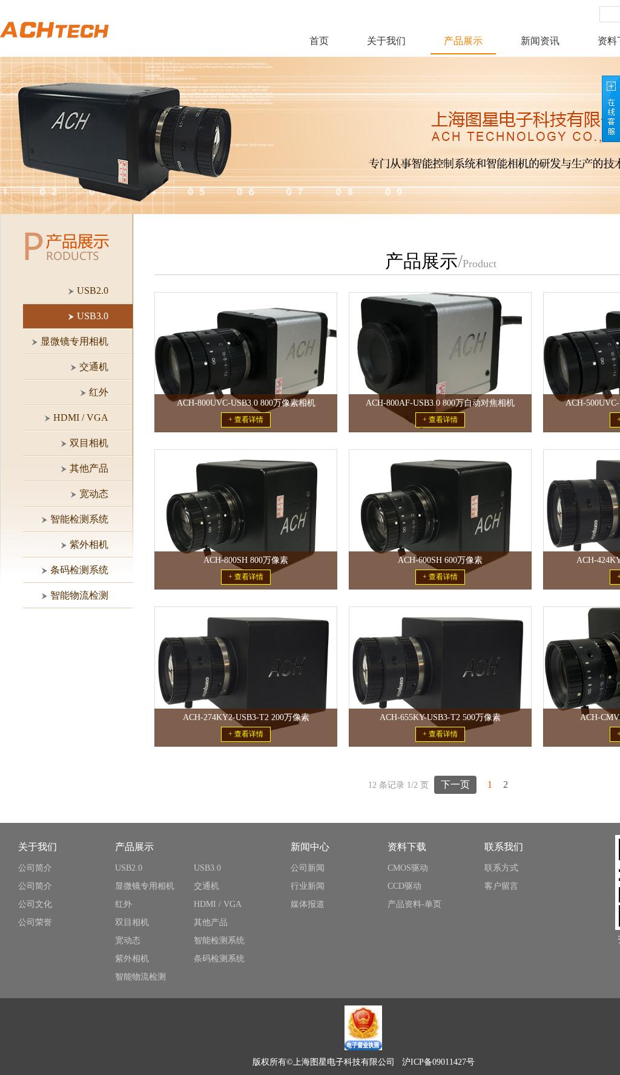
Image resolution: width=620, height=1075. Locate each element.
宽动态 (127, 940)
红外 (123, 904)
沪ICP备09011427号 (438, 1062)
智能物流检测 (140, 976)
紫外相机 (132, 958)
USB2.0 (128, 867)
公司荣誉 (35, 922)
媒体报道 (308, 904)
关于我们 (386, 41)
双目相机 (132, 922)
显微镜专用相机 (144, 886)
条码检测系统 (219, 958)
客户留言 (501, 886)
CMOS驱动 (408, 867)
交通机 (206, 886)
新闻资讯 (540, 41)
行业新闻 (308, 886)
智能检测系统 (219, 940)
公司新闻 (308, 867)
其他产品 (211, 922)
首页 (319, 41)
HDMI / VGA (218, 904)
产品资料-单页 (414, 904)
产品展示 (463, 41)
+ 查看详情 (245, 419)
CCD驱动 (404, 886)
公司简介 (35, 867)
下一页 (455, 784)
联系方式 (501, 867)
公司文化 (35, 904)
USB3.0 (207, 867)
